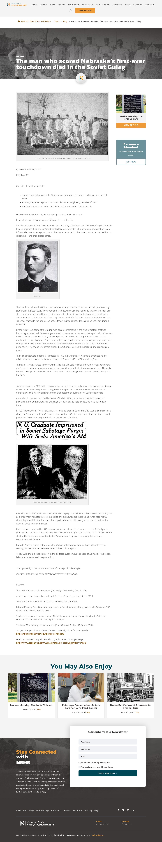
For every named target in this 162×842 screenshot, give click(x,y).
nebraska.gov (98, 835)
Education (56, 810)
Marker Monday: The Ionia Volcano (131, 117)
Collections (21, 810)
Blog (20, 56)
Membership (42, 810)
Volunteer (78, 810)
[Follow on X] (128, 810)
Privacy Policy (91, 810)
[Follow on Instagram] (123, 810)
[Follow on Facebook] (118, 810)
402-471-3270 (102, 824)
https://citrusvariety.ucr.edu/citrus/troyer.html (40, 633)
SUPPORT (125, 822)
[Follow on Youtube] (132, 810)
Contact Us (126, 824)
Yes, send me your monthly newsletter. (97, 767)
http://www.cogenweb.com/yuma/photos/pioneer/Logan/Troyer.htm (51, 642)
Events (67, 810)
